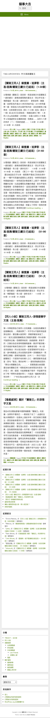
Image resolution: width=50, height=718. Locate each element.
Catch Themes (31, 715)
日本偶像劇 (11, 650)
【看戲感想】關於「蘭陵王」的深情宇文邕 (19, 497)
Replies (6, 219)
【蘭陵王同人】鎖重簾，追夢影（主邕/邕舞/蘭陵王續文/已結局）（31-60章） (23, 150)
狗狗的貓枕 (8, 507)
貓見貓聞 (10, 667)
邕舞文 (31, 136)
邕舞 (12, 136)
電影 (8, 657)
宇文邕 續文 (29, 131)
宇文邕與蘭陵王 (39, 131)
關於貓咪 (8, 660)
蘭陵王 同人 (18, 134)
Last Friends (14, 652)
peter (8, 528)
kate (21, 90)
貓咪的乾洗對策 (10, 502)
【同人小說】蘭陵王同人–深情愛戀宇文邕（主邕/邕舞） (23, 494)
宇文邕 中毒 (39, 129)
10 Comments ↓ (30, 158)
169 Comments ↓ (31, 90)
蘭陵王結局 (6, 136)
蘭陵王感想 (42, 134)
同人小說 (12, 129)
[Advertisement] (25, 43)
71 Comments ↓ (31, 324)
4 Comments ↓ (30, 239)
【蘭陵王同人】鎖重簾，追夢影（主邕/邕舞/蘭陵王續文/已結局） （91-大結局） (24, 276)
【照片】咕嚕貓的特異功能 (14, 499)
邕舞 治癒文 (18, 136)
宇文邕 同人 (13, 131)
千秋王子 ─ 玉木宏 (11, 638)
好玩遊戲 (10, 648)
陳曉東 (36, 136)
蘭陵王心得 (34, 134)
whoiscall (9, 548)
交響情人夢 (13, 655)
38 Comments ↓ (30, 283)
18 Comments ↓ (31, 407)
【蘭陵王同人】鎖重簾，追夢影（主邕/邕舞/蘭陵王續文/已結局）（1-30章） (25, 85)
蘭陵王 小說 (26, 134)
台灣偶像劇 (11, 645)
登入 (6, 694)
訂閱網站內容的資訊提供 (13, 697)
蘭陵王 (12, 134)
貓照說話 (10, 665)
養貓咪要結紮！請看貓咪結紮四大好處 (28, 523)
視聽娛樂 (12, 458)
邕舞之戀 (25, 136)
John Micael (10, 538)
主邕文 (24, 129)
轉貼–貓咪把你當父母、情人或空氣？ (17, 504)
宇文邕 (33, 129)
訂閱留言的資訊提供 (11, 699)
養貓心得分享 (11, 670)
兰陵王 (28, 129)
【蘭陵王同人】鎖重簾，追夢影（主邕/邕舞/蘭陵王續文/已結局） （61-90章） (24, 231)
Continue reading (34, 208)
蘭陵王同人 (32, 214)
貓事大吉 (25, 4)
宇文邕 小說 (21, 131)
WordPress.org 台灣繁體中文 (14, 702)
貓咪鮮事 (10, 662)
